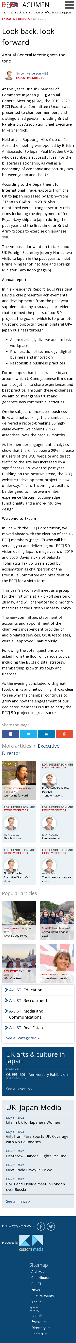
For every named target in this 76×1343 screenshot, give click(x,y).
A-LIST (36, 1284)
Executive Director (17, 19)
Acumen (35, 5)
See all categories (21, 1038)
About (36, 1302)
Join (34, 1315)
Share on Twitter (28, 734)
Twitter (51, 1226)
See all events (18, 1088)
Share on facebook (10, 734)
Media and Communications (26, 1014)
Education (26, 990)
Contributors (41, 1277)
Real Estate (26, 1027)
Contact (37, 1334)
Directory (38, 1327)
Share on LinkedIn (46, 734)
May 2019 (39, 19)
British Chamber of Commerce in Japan (10, 5)
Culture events (42, 1296)
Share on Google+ (64, 734)
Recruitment (28, 1000)
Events (36, 1321)
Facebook (41, 1226)
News (35, 1290)
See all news (16, 1201)
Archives (37, 1271)
